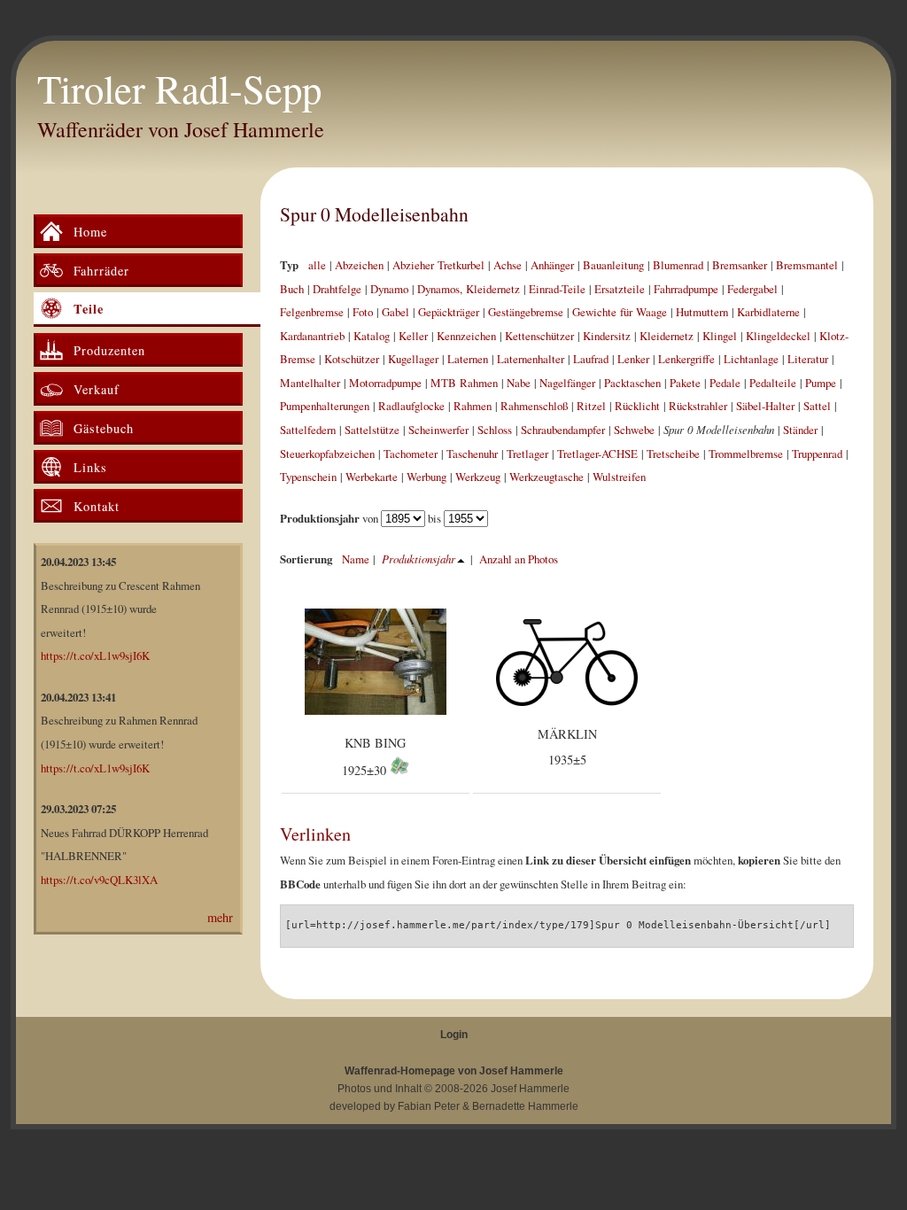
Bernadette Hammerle (525, 1106)
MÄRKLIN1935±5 (567, 747)
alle (317, 265)
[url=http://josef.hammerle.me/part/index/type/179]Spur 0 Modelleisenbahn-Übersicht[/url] (558, 925)
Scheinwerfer (438, 430)
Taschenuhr (472, 454)
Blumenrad (678, 265)
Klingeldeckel (778, 336)
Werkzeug (477, 477)
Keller (413, 336)
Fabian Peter (429, 1106)
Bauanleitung (613, 265)
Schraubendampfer (563, 430)
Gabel (395, 312)
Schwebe (634, 430)
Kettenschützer (539, 336)
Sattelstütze (372, 430)
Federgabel (752, 289)
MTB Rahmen (464, 383)
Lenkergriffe (686, 359)
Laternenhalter (530, 359)
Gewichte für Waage (619, 312)
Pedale (724, 383)
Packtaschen (632, 383)
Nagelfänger (567, 383)
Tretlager (527, 454)
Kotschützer (351, 359)
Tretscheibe (673, 454)
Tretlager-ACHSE (597, 454)
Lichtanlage (751, 359)
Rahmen (473, 406)
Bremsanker (739, 265)
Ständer (800, 430)
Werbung (426, 477)
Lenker (633, 359)
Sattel (817, 406)
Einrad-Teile (557, 289)
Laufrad (591, 359)
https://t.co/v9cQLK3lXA (99, 880)
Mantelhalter (310, 383)
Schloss (494, 430)
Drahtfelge (337, 289)
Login (454, 1034)
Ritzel (591, 406)
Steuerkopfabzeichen (327, 454)
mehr (220, 917)
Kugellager (413, 359)
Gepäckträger (448, 312)
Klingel (719, 336)
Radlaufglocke (411, 406)
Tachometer (411, 454)
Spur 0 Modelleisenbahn (374, 214)
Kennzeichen (466, 336)
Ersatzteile (619, 289)
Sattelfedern (308, 430)
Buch (292, 289)
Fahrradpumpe (686, 289)
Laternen (467, 359)
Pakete (685, 383)
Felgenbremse (312, 312)
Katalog (371, 336)
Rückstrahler (698, 406)
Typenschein (308, 477)
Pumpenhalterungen (324, 406)
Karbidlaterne (768, 312)
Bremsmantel (807, 265)
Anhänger (552, 265)
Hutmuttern (702, 312)
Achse (507, 265)
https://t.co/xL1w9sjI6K (95, 655)
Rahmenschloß (534, 406)
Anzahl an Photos (518, 559)
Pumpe (820, 383)
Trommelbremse (746, 454)
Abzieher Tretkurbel (438, 265)
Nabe (519, 383)
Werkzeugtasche (546, 477)
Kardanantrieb (312, 336)
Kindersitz (607, 336)
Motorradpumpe (385, 383)
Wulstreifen (619, 477)
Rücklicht (637, 406)
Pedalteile (772, 383)
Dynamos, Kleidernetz (468, 289)
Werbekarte (371, 477)
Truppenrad (817, 454)
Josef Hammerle (530, 1088)
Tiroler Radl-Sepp (179, 88)
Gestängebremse (525, 312)
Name (355, 559)
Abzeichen (359, 265)
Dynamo (389, 289)
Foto (363, 312)
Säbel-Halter (765, 406)
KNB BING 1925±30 (374, 757)
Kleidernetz (667, 336)
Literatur (807, 359)
